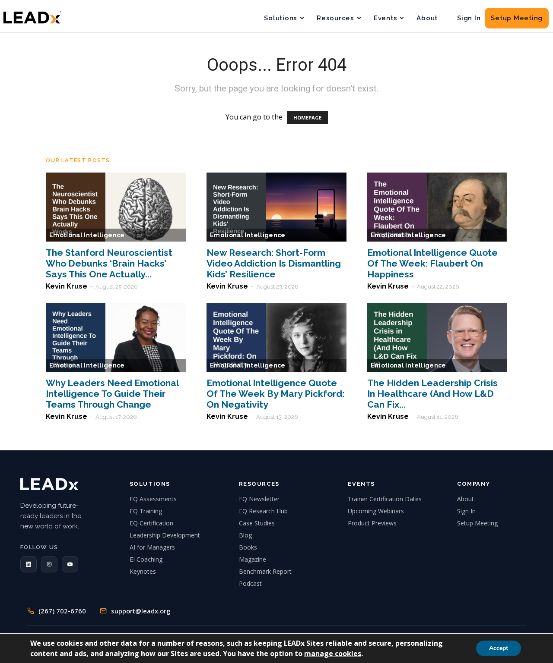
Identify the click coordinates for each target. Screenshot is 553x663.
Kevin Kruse (66, 286)
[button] (28, 564)
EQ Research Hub (263, 511)
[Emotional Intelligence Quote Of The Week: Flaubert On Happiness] (437, 207)
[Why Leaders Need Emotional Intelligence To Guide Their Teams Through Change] (116, 337)
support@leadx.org (140, 610)
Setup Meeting (517, 18)
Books (248, 547)
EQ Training (146, 511)
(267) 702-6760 (62, 610)
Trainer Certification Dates (385, 499)
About (427, 18)
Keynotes (143, 571)
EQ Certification (151, 523)
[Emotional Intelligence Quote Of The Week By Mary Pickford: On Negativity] (276, 337)
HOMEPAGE (307, 117)
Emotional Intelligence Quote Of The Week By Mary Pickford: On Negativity (275, 393)
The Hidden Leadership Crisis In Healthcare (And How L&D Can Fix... (432, 393)
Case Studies (257, 523)
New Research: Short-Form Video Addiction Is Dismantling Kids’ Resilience (274, 263)
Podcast (250, 583)
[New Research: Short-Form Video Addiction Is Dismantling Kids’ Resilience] (276, 207)
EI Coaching (146, 559)
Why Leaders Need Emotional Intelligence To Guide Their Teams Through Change (112, 393)
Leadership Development (165, 535)
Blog (245, 535)
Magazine (252, 559)
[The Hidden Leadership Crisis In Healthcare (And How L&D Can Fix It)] (437, 337)
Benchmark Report (265, 571)
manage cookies (332, 653)
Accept (498, 648)
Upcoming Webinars (376, 511)
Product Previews (372, 523)
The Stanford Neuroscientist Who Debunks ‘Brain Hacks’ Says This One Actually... (109, 263)
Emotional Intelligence (87, 235)
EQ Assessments (153, 499)
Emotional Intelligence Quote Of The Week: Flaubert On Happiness (432, 263)
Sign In (468, 18)
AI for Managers (152, 547)
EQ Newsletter (259, 499)
